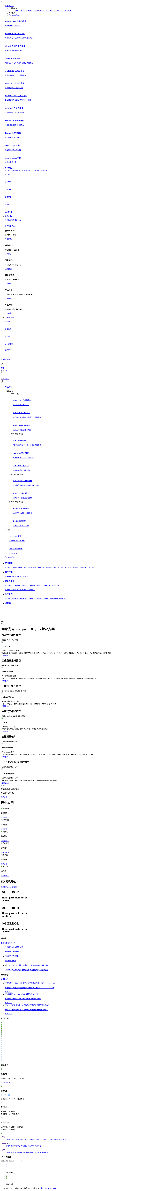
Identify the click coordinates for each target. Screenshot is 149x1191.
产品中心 (9, 6)
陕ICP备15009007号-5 (48, 1188)
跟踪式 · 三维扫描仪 (64, 11)
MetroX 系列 (23, 1139)
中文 (2, 370)
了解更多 (8, 284)
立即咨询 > (5, 783)
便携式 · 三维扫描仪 (35, 11)
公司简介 (9, 1152)
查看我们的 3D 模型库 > (9, 887)
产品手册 (38, 1146)
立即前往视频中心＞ (8, 943)
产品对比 (24, 1146)
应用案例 (9, 168)
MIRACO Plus (48, 1139)
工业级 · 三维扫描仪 (20, 11)
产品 (3, 1137)
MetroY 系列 (14, 1139)
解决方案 (9, 216)
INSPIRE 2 (32, 1139)
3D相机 (63, 1139)
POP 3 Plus (57, 1139)
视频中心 (31, 1146)
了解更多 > (5, 655)
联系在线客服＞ (6, 1082)
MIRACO (39, 1139)
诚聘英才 (8, 350)
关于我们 (9, 317)
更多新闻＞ (5, 979)
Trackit (8, 1139)
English (6, 370)
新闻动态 (15, 1152)
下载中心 (17, 1146)
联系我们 (22, 1152)
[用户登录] (2, 365)
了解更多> (8, 239)
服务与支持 (10, 226)
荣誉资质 (45, 1152)
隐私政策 (38, 1152)
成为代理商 (30, 1152)
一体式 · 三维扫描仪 (49, 11)
